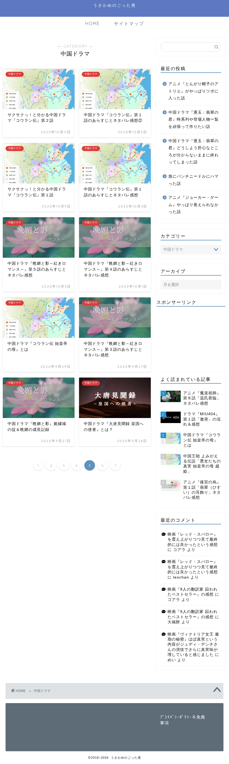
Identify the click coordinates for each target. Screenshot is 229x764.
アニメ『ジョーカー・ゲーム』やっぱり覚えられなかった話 (193, 204)
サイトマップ (129, 23)
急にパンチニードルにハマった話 (193, 180)
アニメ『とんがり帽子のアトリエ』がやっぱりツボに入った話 (193, 91)
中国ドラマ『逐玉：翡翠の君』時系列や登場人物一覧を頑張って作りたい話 (193, 119)
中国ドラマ (42, 691)
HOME (92, 23)
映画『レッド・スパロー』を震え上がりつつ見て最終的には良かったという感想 (193, 539)
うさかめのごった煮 (114, 5)
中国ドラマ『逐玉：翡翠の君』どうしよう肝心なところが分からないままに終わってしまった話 (193, 151)
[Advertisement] (190, 339)
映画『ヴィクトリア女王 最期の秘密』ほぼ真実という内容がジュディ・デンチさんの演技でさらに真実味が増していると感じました (193, 644)
